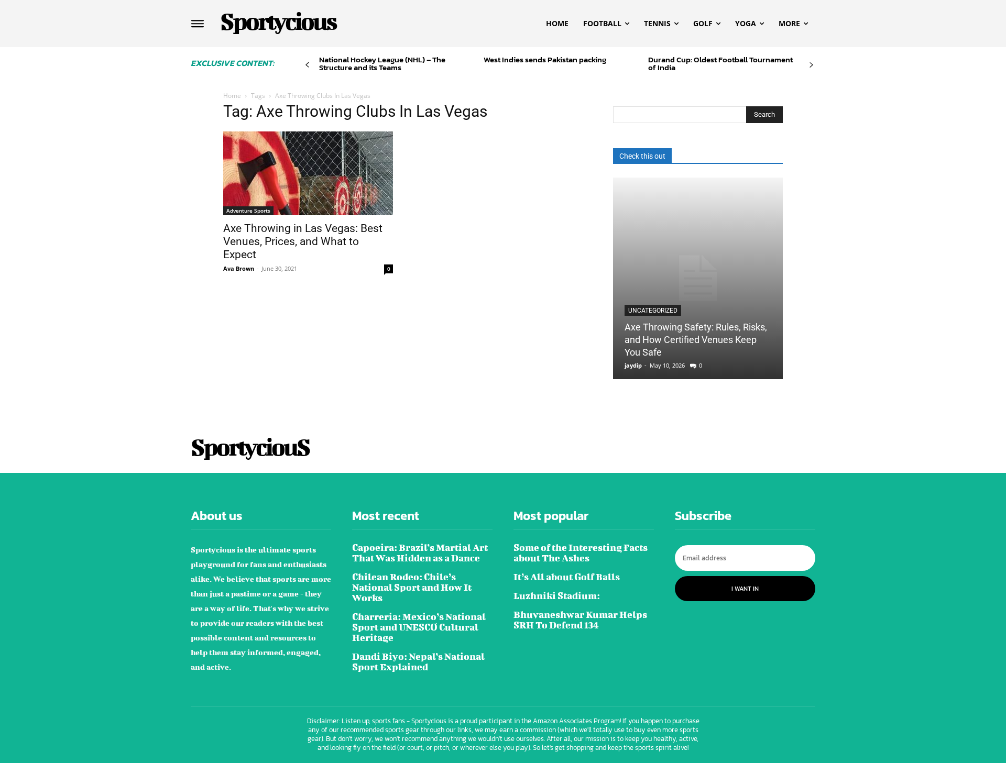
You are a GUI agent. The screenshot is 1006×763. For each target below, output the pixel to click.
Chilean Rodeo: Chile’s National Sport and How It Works (412, 587)
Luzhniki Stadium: (556, 595)
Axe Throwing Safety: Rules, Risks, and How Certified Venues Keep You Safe (696, 340)
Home (232, 95)
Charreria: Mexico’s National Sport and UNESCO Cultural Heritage (419, 627)
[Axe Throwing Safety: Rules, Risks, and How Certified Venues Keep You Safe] (698, 278)
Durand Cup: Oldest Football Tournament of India (720, 63)
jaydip (633, 365)
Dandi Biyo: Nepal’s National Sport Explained (418, 661)
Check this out (642, 156)
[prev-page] (307, 65)
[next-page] (811, 65)
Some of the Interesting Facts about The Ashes (580, 552)
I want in (745, 588)
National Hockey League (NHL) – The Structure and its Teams (382, 63)
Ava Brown (238, 268)
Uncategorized (652, 310)
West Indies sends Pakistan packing (545, 59)
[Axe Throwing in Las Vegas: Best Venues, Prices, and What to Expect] (308, 173)
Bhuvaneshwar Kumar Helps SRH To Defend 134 (580, 620)
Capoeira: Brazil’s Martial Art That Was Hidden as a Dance (420, 552)
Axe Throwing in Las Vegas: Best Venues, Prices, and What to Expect (302, 241)
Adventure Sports (248, 210)
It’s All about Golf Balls (566, 576)
